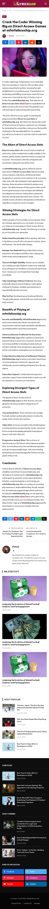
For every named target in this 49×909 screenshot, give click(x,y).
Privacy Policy (16, 903)
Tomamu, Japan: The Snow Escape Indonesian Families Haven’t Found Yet (30, 707)
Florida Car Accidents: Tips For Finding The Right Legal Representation (12, 533)
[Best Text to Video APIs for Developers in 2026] (8, 747)
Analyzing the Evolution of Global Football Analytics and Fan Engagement (20, 605)
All (4, 16)
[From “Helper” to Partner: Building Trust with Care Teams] (8, 853)
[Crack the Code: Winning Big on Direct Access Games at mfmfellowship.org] (24, 62)
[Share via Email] (39, 42)
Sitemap (37, 903)
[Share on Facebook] (5, 42)
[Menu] (3, 3)
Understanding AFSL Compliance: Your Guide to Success (36, 533)
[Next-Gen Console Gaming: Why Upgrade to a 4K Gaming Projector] (8, 788)
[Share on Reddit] (32, 42)
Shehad (11, 36)
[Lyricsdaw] (24, 3)
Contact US (27, 903)
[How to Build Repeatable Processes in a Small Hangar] (8, 840)
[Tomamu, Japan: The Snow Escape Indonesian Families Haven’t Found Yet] (8, 708)
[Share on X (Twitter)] (12, 42)
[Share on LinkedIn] (25, 42)
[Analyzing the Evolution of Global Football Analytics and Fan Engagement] (24, 588)
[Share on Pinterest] (19, 42)
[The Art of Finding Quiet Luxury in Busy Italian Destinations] (8, 734)
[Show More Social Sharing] (44, 42)
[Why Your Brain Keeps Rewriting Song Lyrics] (8, 722)
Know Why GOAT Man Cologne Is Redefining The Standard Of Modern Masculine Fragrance (31, 800)
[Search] (45, 3)
